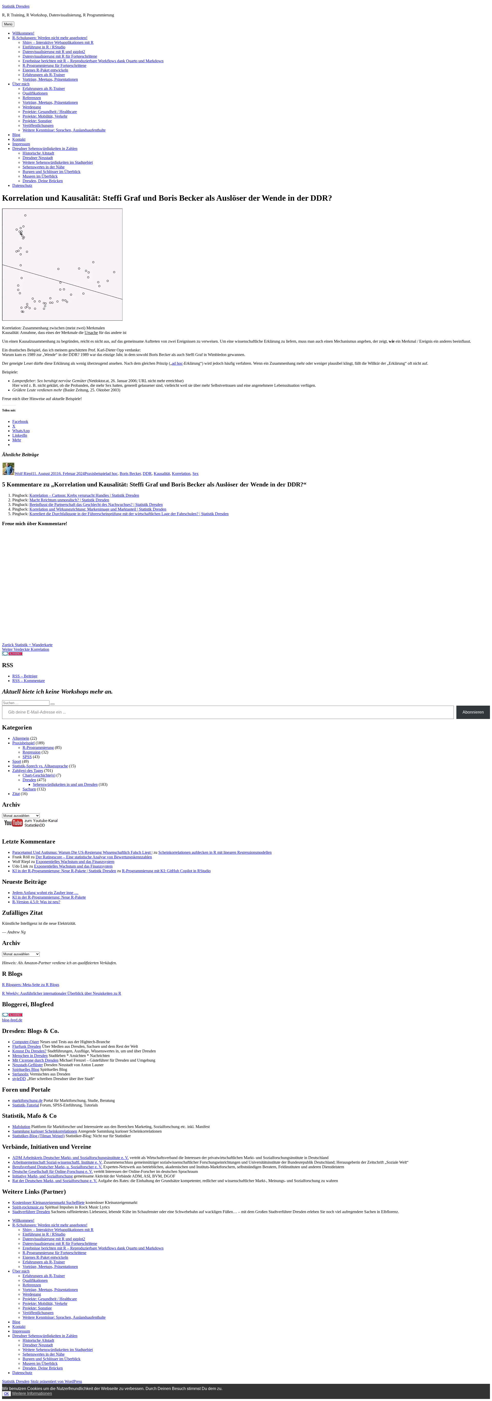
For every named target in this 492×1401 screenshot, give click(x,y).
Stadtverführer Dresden (31, 1212)
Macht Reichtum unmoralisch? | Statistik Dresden (69, 500)
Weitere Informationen (32, 1393)
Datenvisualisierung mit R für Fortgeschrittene (60, 56)
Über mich (20, 84)
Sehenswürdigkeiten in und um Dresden (65, 784)
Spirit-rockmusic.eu (28, 1207)
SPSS (27, 757)
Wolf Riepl (23, 473)
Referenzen (32, 98)
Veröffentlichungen (38, 125)
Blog (16, 135)
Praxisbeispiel (96, 473)
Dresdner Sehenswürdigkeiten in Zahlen (44, 148)
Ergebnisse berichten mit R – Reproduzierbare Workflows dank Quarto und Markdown (93, 61)
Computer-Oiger (25, 1042)
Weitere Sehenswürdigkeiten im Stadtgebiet (58, 162)
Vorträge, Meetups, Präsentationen (50, 79)
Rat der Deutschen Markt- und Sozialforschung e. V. (54, 1181)
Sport (16, 761)
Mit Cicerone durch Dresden (35, 1060)
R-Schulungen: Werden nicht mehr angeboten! (49, 38)
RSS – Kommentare (28, 680)
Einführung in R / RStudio (44, 47)
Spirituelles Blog (25, 1069)
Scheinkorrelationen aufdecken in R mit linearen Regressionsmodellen (215, 852)
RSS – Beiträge (24, 676)
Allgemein (20, 738)
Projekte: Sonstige (37, 121)
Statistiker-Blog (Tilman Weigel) (38, 1136)
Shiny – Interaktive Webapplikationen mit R (58, 42)
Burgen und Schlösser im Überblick (51, 171)
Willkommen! (23, 33)
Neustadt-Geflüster (27, 1065)
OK (6, 1394)
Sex (195, 473)
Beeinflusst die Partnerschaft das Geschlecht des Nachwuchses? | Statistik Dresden (96, 504)
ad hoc (177, 363)
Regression (31, 752)
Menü (8, 24)
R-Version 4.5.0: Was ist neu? (36, 902)
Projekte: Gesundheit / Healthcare (50, 111)
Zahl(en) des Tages (27, 770)
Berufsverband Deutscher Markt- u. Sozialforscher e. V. (57, 1167)
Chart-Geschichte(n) (39, 775)
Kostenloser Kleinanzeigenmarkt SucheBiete (48, 1202)
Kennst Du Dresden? (29, 1051)
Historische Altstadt (38, 153)
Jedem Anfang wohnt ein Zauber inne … (45, 892)
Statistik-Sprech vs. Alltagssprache (40, 766)
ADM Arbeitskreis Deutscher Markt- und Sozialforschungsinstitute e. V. (70, 1157)
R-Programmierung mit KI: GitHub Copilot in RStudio (166, 871)
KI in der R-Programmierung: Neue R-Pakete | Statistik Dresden (64, 871)
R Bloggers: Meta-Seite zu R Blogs (30, 984)
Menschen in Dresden (30, 1055)
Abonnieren (473, 712)
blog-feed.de (12, 1020)
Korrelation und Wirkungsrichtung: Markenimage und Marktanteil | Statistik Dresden (97, 509)
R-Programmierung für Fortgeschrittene (54, 65)
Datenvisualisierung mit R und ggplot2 (54, 51)
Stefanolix (20, 1074)
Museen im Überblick (40, 176)
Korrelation (181, 473)
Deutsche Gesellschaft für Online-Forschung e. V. (52, 1171)
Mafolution (21, 1126)
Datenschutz (22, 185)
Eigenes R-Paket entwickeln (45, 70)
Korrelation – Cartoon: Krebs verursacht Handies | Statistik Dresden (84, 495)
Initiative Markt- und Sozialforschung (42, 1176)
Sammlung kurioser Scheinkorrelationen (44, 1131)
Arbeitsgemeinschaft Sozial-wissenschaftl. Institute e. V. (57, 1162)
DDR (147, 473)
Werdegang (32, 107)
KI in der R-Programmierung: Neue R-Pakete (49, 897)
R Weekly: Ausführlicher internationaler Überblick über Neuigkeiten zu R (61, 993)
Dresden (29, 780)
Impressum (21, 144)
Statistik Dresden (15, 6)
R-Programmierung (38, 747)
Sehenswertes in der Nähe (44, 167)
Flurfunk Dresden (26, 1046)
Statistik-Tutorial (25, 1105)
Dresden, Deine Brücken (43, 181)
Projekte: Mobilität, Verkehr (45, 116)
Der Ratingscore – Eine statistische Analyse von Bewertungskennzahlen (94, 857)
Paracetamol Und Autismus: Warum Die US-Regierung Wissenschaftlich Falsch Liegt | (82, 852)
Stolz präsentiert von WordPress (56, 1381)
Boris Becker (130, 473)
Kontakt (18, 139)
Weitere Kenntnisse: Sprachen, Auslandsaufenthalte (64, 130)
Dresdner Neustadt (38, 158)
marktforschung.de (27, 1100)
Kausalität (162, 473)
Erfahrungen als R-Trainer (44, 75)
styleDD (19, 1079)
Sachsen (29, 789)
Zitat (16, 793)
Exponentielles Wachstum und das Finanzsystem (75, 861)
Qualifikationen (35, 93)
